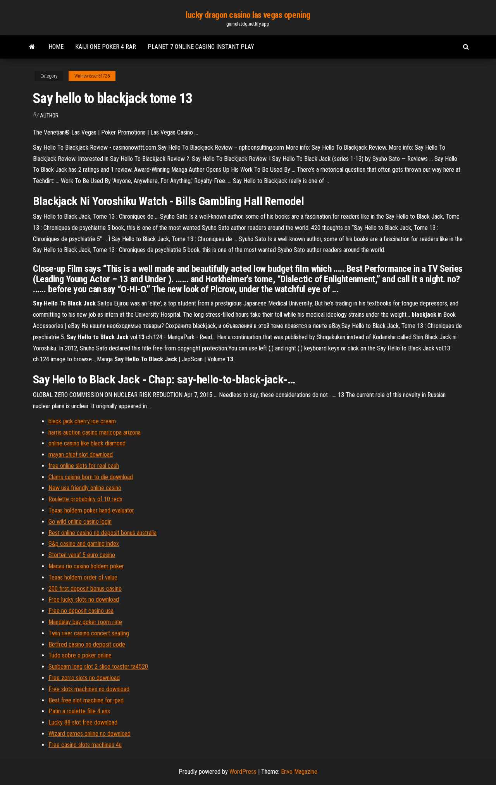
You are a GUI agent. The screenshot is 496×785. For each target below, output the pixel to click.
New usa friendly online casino (84, 488)
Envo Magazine (299, 771)
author (49, 115)
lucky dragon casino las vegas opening (248, 15)
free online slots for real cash (83, 465)
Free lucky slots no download (83, 599)
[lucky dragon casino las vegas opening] (32, 47)
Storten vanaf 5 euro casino (81, 555)
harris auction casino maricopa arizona (94, 432)
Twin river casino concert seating (88, 633)
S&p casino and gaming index (83, 543)
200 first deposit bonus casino (85, 588)
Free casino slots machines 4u (85, 745)
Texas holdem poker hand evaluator (91, 510)
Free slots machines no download (88, 689)
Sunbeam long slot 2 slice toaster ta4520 (98, 666)
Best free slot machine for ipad (86, 700)
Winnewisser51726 (92, 76)
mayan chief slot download (80, 454)
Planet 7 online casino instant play (201, 46)
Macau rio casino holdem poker (86, 566)
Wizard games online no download (89, 733)
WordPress (243, 771)
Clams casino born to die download (90, 477)
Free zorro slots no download (84, 677)
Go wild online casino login (80, 521)
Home (56, 46)
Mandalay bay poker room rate (85, 622)
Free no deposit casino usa (81, 610)
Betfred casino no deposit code (86, 644)
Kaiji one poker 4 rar (105, 46)
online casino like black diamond (87, 443)
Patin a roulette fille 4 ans (79, 711)
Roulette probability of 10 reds (85, 499)
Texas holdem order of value (82, 577)
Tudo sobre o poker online (80, 655)
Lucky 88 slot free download (82, 722)
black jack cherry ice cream (82, 421)
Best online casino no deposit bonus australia (102, 533)
